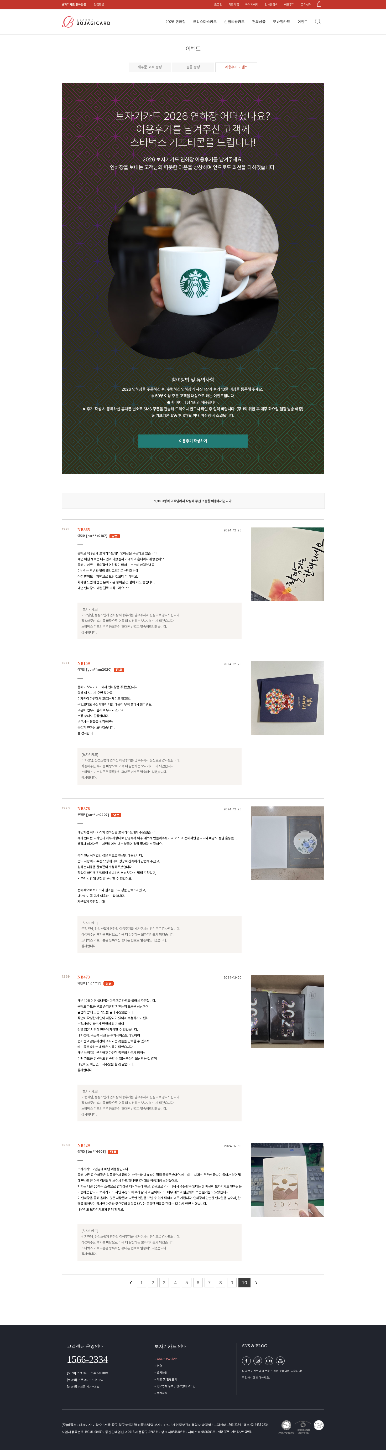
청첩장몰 (99, 4)
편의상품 (259, 21)
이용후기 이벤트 (236, 67)
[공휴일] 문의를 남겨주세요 (83, 1387)
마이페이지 (251, 4)
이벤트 (303, 21)
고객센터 (306, 4)
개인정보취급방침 (241, 1432)
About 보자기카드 (168, 1359)
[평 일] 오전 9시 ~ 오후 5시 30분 (88, 1373)
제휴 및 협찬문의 (167, 1379)
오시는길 (162, 1372)
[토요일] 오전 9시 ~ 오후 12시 (85, 1380)
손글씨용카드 (234, 21)
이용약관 (223, 1432)
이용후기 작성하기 (193, 441)
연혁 (159, 1366)
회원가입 (233, 4)
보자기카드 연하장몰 (74, 4)
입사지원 (162, 1393)
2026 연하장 (175, 21)
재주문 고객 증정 (150, 67)
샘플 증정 (193, 67)
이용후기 (289, 4)
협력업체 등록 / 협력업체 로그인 (176, 1386)
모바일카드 (281, 21)
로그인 (218, 4)
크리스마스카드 (205, 21)
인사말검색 (271, 4)
